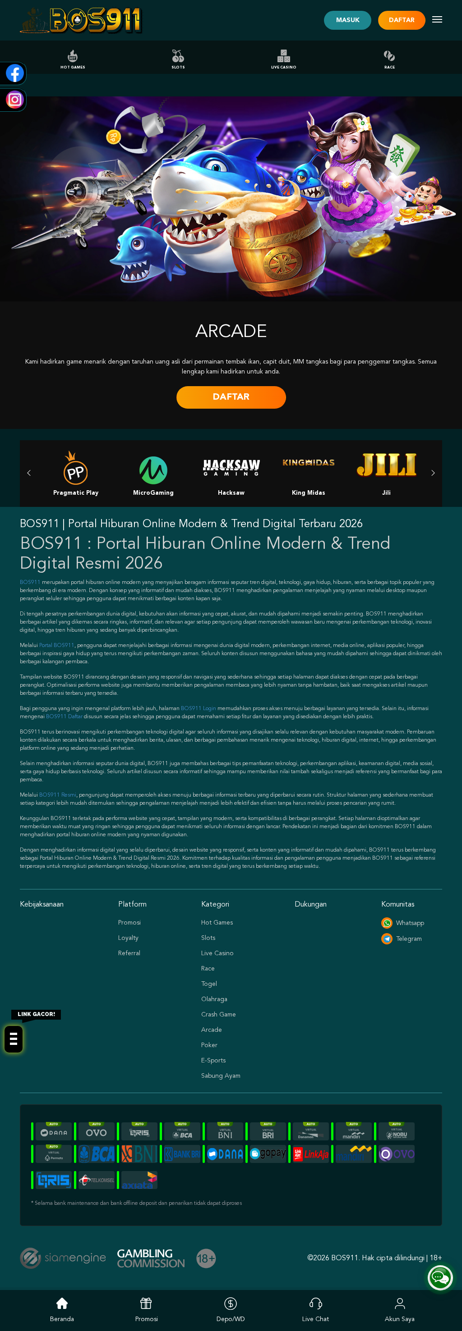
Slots (178, 67)
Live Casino (283, 67)
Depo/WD (231, 1319)
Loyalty (128, 938)
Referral (129, 953)
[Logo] (81, 20)
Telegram (409, 939)
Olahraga (214, 999)
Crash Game (218, 1015)
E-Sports (213, 1061)
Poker (209, 1045)
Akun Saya (400, 1319)
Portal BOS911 (56, 645)
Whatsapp (410, 923)
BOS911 (30, 582)
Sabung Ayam (220, 1076)
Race (389, 67)
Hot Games (72, 67)
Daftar (402, 20)
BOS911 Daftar (64, 717)
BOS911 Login (198, 708)
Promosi (129, 923)
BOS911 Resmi (57, 795)
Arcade (211, 1030)
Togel (209, 984)
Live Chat (315, 1319)
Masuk (348, 20)
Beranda (62, 1319)
